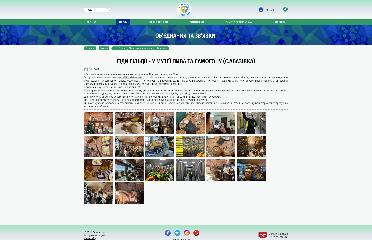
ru (266, 9)
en (272, 9)
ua (261, 9)
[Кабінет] (285, 9)
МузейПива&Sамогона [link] (131, 77)
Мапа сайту (90, 238)
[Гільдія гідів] (184, 10)
